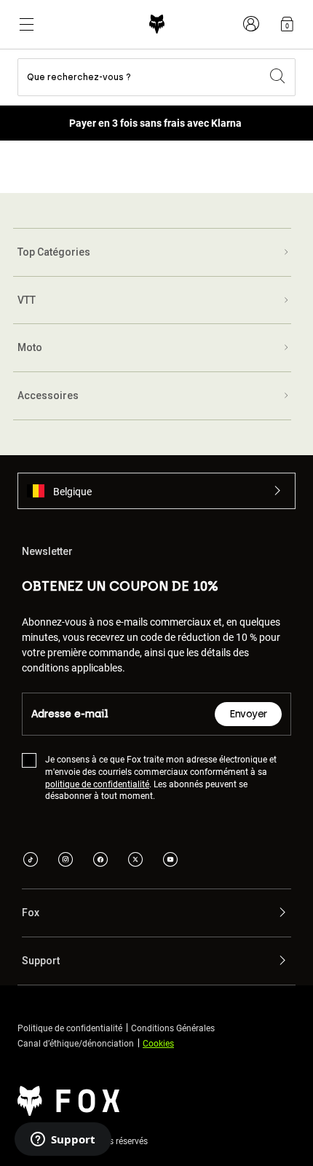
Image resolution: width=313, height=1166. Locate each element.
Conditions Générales (173, 1027)
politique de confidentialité (97, 783)
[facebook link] (100, 860)
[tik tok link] (30, 860)
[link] (287, 24)
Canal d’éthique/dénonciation (75, 1043)
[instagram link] (65, 860)
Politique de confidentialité (69, 1027)
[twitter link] (135, 860)
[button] (156, 491)
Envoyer (248, 714)
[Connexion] (251, 24)
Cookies (158, 1043)
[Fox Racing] (157, 24)
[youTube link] (170, 860)
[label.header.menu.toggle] (26, 24)
